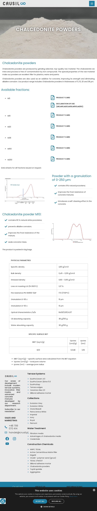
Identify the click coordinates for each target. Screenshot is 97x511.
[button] (48, 506)
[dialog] (48, 499)
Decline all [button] (56, 501)
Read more (73, 496)
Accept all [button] (40, 501)
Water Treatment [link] (36, 428)
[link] (3, 501)
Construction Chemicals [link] (40, 444)
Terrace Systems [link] (36, 373)
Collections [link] (33, 398)
